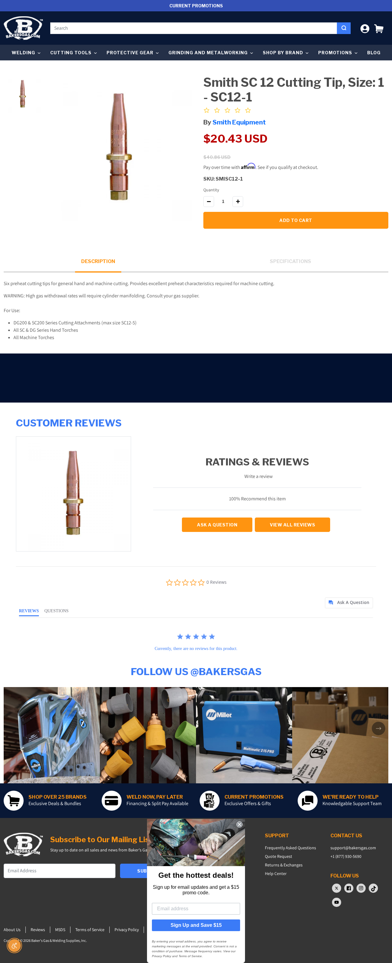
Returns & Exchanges (284, 865)
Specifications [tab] (290, 261)
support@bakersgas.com (353, 847)
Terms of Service (89, 929)
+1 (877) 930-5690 (345, 856)
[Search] (344, 28)
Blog (374, 52)
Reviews (38, 929)
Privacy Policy (127, 929)
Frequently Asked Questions (290, 847)
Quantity (211, 190)
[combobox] (193, 28)
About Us (12, 929)
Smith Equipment (239, 122)
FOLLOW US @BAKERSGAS (196, 672)
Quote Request (278, 856)
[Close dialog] (239, 824)
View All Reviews (292, 524)
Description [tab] (98, 261)
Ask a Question (217, 524)
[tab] (349, 603)
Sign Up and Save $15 (196, 925)
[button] (378, 28)
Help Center (276, 873)
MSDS (60, 929)
